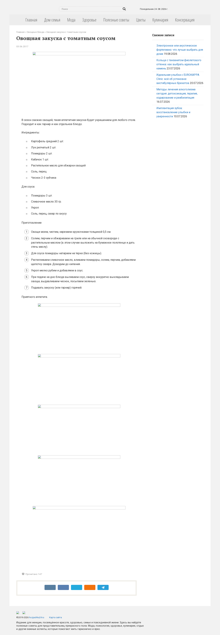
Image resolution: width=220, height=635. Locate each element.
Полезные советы (116, 20)
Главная (31, 20)
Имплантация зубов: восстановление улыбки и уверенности (173, 112)
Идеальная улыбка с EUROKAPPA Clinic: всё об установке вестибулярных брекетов (177, 79)
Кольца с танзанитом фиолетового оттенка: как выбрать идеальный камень (178, 64)
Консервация (185, 20)
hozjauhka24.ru (36, 617)
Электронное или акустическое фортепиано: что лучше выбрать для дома (179, 49)
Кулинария (160, 20)
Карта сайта (55, 617)
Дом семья (52, 20)
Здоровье (89, 20)
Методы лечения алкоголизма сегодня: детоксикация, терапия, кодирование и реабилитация (176, 93)
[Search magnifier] (124, 9)
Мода (71, 20)
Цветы (141, 20)
